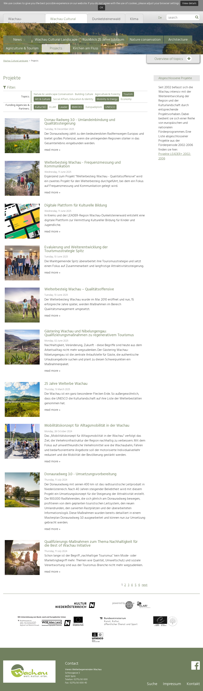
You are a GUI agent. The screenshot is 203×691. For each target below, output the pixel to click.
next (144, 585)
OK (101, 8)
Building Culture (84, 94)
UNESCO (110, 107)
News (17, 40)
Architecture (178, 40)
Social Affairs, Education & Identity (73, 99)
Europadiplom (94, 107)
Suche (152, 684)
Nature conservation (145, 40)
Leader (63, 107)
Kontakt (193, 684)
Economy (126, 99)
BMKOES (77, 107)
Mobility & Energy (107, 99)
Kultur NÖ (40, 107)
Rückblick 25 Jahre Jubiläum (103, 40)
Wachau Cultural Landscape (56, 40)
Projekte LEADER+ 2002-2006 (174, 156)
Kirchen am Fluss (85, 48)
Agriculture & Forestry (107, 94)
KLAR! (52, 107)
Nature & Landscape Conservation (53, 94)
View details (189, 3)
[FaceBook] (195, 665)
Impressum (172, 684)
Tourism (128, 94)
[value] (196, 17)
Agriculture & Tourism (22, 48)
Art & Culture (42, 99)
